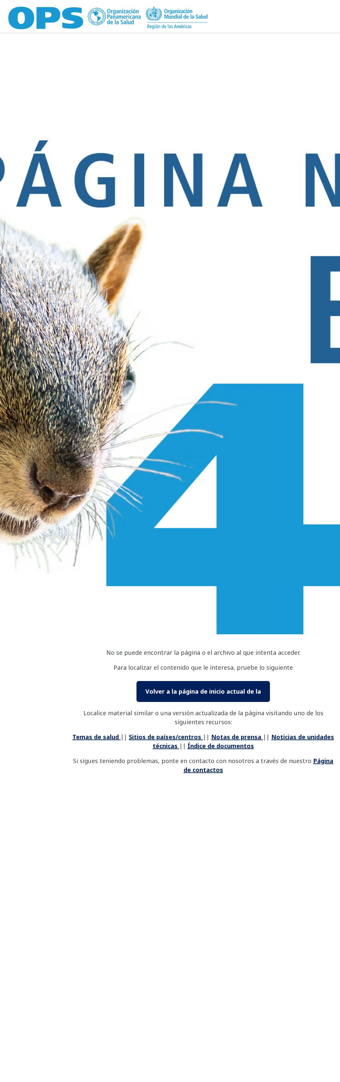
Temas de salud (96, 737)
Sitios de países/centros (166, 737)
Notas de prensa (237, 737)
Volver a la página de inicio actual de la (203, 691)
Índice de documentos (221, 746)
